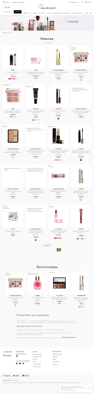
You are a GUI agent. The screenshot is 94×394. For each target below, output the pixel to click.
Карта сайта (16, 380)
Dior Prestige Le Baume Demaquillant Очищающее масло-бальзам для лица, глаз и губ (36, 73)
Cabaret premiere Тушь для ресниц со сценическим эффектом (81, 298)
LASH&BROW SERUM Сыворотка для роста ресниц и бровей (35, 151)
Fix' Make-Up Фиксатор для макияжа (38, 298)
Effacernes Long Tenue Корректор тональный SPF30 (35, 111)
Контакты (55, 364)
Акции (86, 13)
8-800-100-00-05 (21, 354)
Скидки (48, 13)
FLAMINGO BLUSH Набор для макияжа (13, 232)
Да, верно (17, 11)
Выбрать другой (8, 11)
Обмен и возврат (37, 364)
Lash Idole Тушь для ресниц (58, 111)
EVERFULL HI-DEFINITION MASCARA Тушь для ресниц (58, 73)
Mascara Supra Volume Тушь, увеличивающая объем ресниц (81, 191)
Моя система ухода (77, 13)
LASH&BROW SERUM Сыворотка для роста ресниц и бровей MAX (81, 111)
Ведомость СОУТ (77, 382)
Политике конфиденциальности (68, 390)
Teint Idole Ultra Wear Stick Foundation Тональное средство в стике (58, 151)
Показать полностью (68, 337)
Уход (30, 13)
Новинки (35, 13)
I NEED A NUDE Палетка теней (81, 72)
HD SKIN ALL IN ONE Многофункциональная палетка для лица (13, 151)
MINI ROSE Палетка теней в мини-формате (58, 191)
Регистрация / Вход (74, 2)
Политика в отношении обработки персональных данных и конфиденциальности (19, 382)
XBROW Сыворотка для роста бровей (13, 191)
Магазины (14, 2)
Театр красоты (56, 361)
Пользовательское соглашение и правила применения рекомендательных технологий (54, 382)
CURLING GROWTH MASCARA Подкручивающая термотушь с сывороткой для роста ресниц (36, 191)
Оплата (34, 361)
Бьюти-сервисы (66, 13)
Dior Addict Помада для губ (13, 72)
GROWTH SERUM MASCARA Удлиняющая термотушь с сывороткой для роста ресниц (35, 232)
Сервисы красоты (37, 356)
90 (53, 249)
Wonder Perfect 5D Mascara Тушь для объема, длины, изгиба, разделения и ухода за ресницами (81, 151)
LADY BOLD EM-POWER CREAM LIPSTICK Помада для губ (58, 232)
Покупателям (21, 2)
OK (89, 388)
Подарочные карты (56, 13)
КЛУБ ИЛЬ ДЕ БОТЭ (57, 354)
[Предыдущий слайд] (83, 267)
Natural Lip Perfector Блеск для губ (81, 231)
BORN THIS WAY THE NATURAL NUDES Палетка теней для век (60, 298)
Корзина (89, 2)
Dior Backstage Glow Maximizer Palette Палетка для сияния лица (13, 111)
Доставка (35, 359)
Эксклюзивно (42, 13)
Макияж (25, 13)
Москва (7, 2)
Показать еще (47, 245)
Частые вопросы (37, 366)
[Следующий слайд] (86, 267)
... (50, 249)
